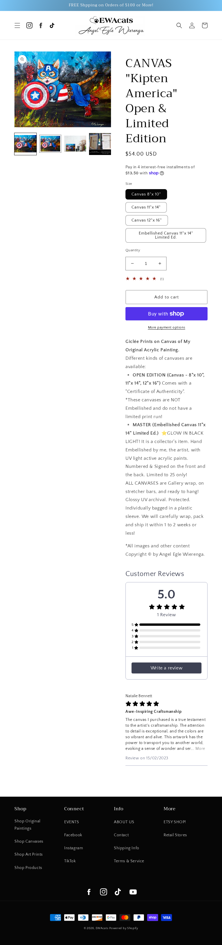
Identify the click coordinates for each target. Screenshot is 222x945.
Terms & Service (129, 861)
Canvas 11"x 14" (146, 207)
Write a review (166, 668)
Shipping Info (126, 848)
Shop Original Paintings (27, 825)
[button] (17, 25)
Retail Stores (175, 835)
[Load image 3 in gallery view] (75, 144)
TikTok (70, 861)
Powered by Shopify (123, 928)
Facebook (73, 835)
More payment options (166, 327)
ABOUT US (124, 822)
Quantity (132, 250)
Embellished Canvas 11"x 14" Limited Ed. (166, 235)
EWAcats (102, 928)
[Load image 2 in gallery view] (50, 144)
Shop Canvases (28, 841)
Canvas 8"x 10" (146, 194)
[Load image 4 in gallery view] (100, 144)
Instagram (73, 848)
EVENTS (71, 822)
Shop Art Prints (28, 854)
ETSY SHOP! (175, 822)
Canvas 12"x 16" (147, 220)
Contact (121, 835)
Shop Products (28, 867)
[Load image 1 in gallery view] (25, 144)
